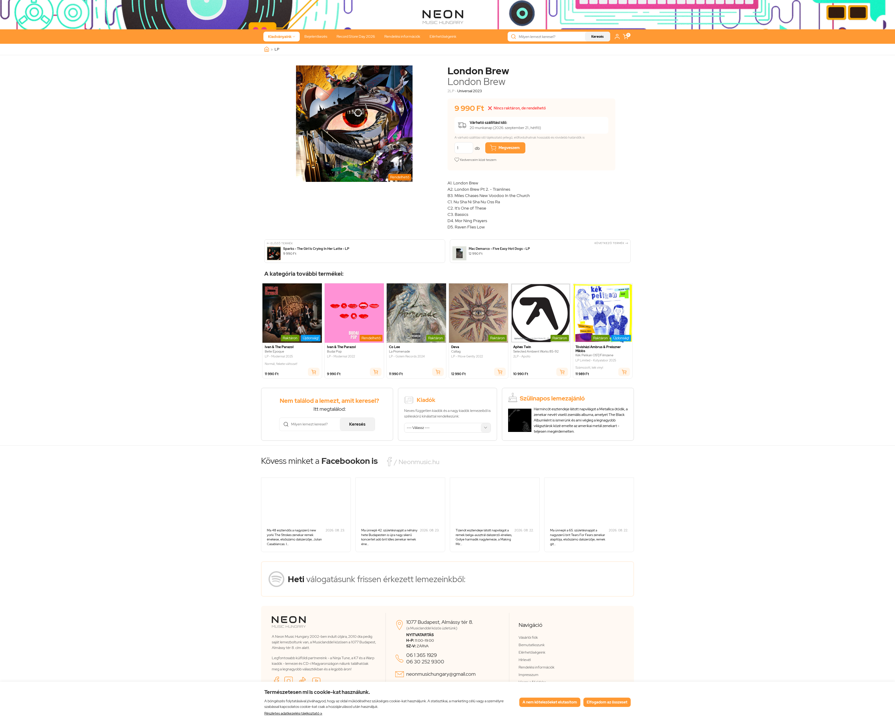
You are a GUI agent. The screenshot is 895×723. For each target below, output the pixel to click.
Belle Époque (274, 351)
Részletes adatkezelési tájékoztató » (293, 713)
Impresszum (528, 674)
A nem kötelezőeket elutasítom (550, 702)
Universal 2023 (469, 90)
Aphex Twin (522, 347)
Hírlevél (525, 659)
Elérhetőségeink (443, 36)
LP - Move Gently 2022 (467, 356)
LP (277, 49)
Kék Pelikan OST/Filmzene (594, 355)
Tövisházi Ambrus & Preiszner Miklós (598, 349)
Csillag (456, 351)
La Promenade (399, 351)
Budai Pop (334, 351)
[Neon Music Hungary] (266, 49)
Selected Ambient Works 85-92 (536, 351)
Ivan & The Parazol (279, 347)
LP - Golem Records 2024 (407, 356)
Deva (455, 347)
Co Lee (394, 347)
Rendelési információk (402, 36)
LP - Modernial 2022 (341, 356)
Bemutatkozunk (532, 644)
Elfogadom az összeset (607, 702)
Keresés (597, 36)
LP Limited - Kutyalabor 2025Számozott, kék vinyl (595, 364)
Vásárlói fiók (528, 637)
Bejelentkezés (315, 36)
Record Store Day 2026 (356, 36)
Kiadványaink (281, 36)
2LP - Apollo (521, 356)
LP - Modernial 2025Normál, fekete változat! (281, 360)
